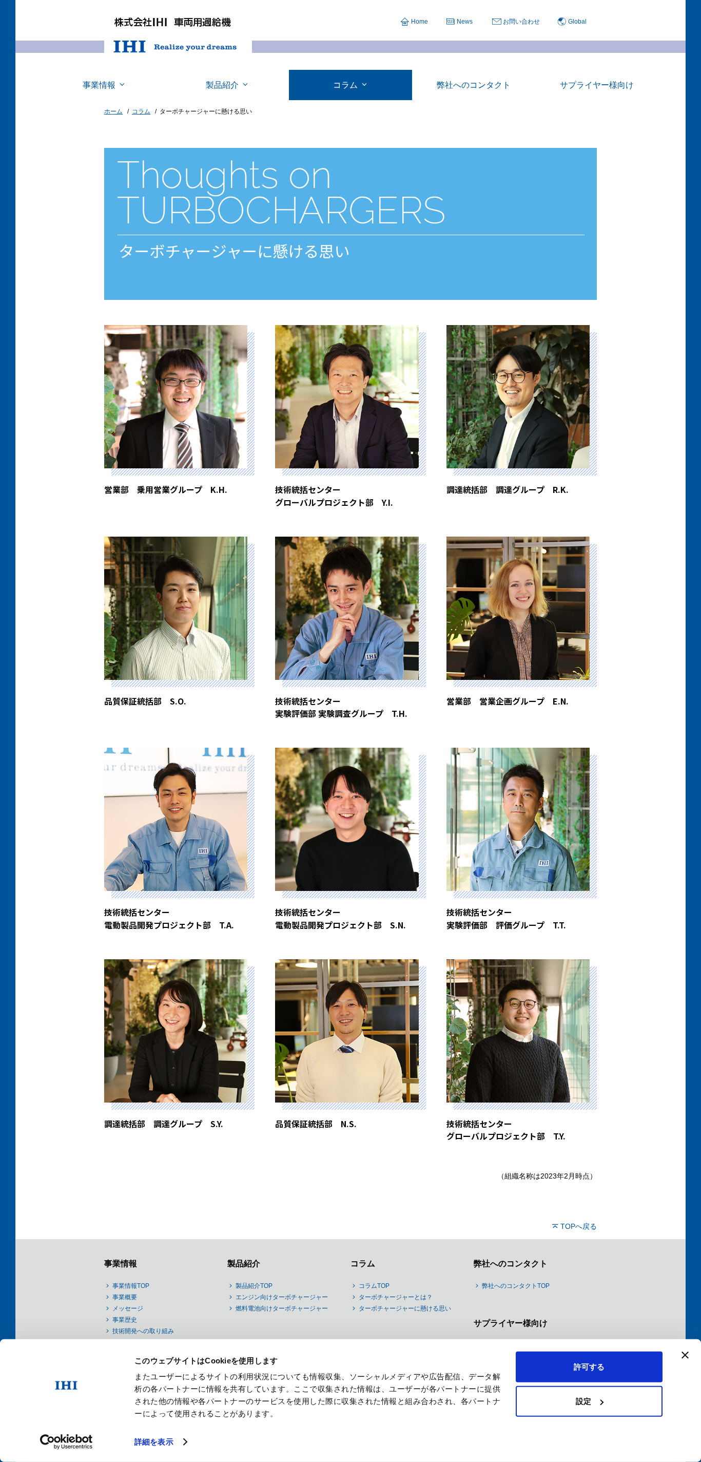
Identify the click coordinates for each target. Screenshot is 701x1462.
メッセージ (127, 1308)
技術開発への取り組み (143, 1331)
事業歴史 (124, 1319)
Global (577, 21)
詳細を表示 (153, 1441)
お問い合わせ (521, 21)
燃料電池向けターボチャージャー (282, 1308)
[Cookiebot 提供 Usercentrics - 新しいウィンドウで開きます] (66, 1442)
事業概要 (124, 1297)
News (465, 21)
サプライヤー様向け (511, 1323)
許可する (589, 1366)
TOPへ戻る (578, 1226)
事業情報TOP (130, 1285)
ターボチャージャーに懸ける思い (405, 1308)
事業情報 (120, 1263)
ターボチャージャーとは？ (396, 1297)
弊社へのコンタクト (511, 1263)
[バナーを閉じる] (685, 1355)
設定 (583, 1401)
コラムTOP (374, 1285)
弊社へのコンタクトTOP (516, 1285)
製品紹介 (243, 1263)
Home (419, 21)
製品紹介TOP (254, 1285)
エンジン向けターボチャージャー (282, 1297)
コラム (362, 1263)
